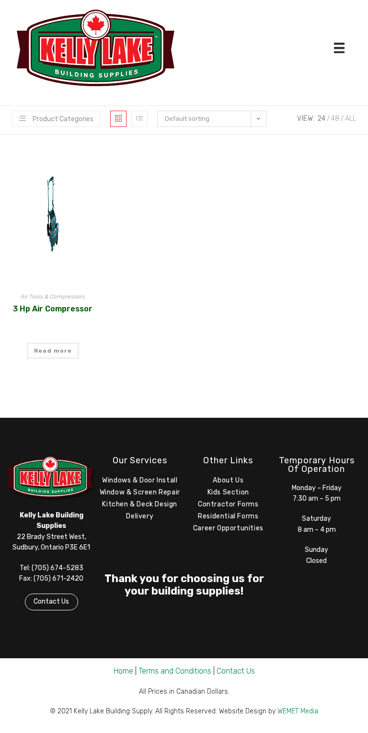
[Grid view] (118, 119)
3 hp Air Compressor (52, 308)
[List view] (139, 119)
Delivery (139, 516)
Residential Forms (228, 516)
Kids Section (228, 492)
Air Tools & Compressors (53, 296)
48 (335, 119)
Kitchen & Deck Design (139, 504)
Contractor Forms (228, 504)
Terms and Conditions (174, 671)
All (350, 119)
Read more (53, 350)
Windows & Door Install (139, 480)
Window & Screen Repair (140, 492)
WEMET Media (297, 711)
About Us (228, 480)
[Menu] (339, 48)
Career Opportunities (228, 528)
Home (123, 671)
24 (321, 119)
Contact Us (51, 601)
